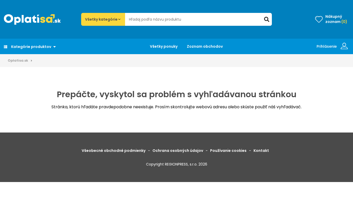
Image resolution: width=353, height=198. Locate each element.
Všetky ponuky (164, 46)
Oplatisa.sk (18, 60)
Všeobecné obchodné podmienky (113, 150)
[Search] (267, 19)
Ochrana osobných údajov (177, 150)
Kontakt (261, 150)
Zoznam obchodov (205, 46)
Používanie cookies (228, 150)
